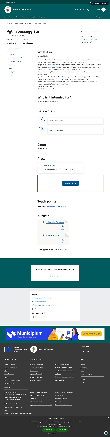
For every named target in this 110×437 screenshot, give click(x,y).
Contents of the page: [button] (14, 49)
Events (31, 23)
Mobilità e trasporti (35, 380)
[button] (55, 434)
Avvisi (82, 371)
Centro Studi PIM (52, 65)
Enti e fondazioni (9, 374)
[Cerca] (103, 10)
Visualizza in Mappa (70, 183)
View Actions (93, 32)
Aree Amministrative (10, 368)
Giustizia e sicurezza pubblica (63, 368)
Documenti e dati (9, 383)
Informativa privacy (61, 399)
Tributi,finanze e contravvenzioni (65, 371)
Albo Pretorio (59, 395)
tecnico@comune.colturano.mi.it (56, 207)
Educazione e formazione (62, 364)
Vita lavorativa (34, 371)
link (71, 426)
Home (8, 23)
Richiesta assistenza (36, 402)
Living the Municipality (19, 23)
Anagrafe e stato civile (36, 365)
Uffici (5, 371)
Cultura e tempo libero (36, 368)
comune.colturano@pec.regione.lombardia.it (17, 413)
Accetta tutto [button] (48, 430)
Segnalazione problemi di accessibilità (41, 405)
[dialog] (55, 426)
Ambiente (58, 374)
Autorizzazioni (59, 380)
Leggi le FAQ (33, 399)
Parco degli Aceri (49, 166)
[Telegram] (87, 9)
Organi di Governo (9, 365)
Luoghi (83, 379)
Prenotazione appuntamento (38, 392)
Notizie (83, 365)
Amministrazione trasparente (64, 392)
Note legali (58, 402)
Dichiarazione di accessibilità (63, 405)
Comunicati (84, 368)
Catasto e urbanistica (36, 377)
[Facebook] (83, 9)
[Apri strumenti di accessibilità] (106, 433)
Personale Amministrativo (12, 380)
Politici (6, 377)
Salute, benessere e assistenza (64, 377)
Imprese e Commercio (36, 374)
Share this (84, 32)
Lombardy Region (9, 2)
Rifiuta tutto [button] (62, 430)
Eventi (83, 382)
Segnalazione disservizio (37, 395)
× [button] (108, 418)
